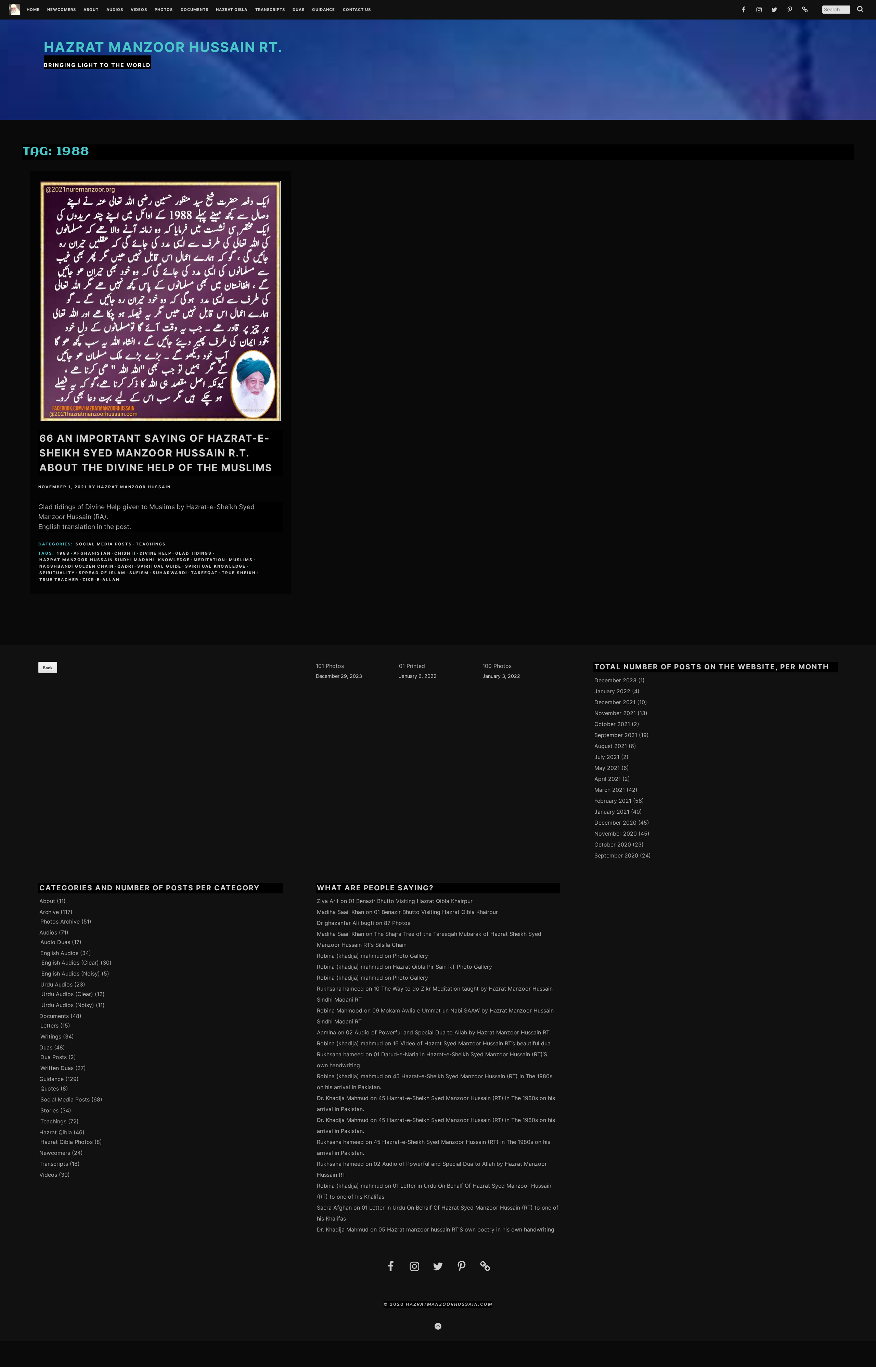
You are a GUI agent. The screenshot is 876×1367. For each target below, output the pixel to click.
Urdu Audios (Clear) (67, 994)
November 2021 (615, 713)
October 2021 (612, 724)
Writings (50, 1036)
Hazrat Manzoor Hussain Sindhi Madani (96, 559)
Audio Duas (55, 942)
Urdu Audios (56, 984)
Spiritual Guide (159, 566)
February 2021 (612, 800)
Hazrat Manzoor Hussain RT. (163, 47)
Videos (139, 10)
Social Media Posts (104, 544)
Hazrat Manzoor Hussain (134, 487)
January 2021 (611, 811)
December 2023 (615, 680)
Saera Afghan (334, 1207)
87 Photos (397, 922)
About (91, 10)
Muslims (241, 559)
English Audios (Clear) (70, 962)
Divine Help (155, 553)
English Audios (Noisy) (70, 973)
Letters (49, 1025)
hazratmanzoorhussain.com (449, 1304)
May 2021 (607, 767)
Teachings (151, 544)
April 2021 (607, 778)
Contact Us (357, 10)
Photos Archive (60, 921)
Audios (114, 10)
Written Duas (57, 1068)
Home (33, 10)
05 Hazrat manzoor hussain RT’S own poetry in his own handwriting (466, 1229)
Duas (299, 10)
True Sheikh (239, 572)
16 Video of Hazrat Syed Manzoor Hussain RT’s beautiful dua (472, 1043)
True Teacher (59, 579)
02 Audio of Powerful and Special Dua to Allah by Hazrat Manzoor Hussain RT (448, 1032)
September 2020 (616, 855)
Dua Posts (53, 1057)
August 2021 (610, 746)
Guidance (323, 10)
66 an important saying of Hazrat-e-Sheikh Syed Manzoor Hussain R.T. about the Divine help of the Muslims (155, 453)
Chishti (125, 553)
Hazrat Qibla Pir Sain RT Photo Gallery (442, 966)
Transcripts (270, 10)
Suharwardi (170, 572)
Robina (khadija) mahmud (350, 955)
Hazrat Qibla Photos (66, 1141)
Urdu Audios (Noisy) (67, 1005)
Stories (49, 1110)
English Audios (59, 953)
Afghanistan (92, 553)
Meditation (209, 559)
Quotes (49, 1088)
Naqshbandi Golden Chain (76, 566)
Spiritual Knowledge (215, 566)
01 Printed (412, 665)
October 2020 (612, 844)
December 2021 (614, 702)
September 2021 (615, 735)
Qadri (125, 566)
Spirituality (57, 572)
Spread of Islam (102, 572)
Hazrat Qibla (231, 10)
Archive (49, 911)
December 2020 (615, 822)
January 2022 (612, 691)
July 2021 (606, 756)
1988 (63, 553)
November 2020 (615, 833)
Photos (164, 10)
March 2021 (609, 789)
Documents (194, 10)
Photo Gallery (410, 955)
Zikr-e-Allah (101, 579)
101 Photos (330, 665)
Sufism (139, 572)
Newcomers (61, 10)
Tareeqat (204, 572)
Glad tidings (193, 553)
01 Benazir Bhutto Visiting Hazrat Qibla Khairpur (411, 901)
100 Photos (497, 665)
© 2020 (395, 1304)
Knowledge (174, 559)
